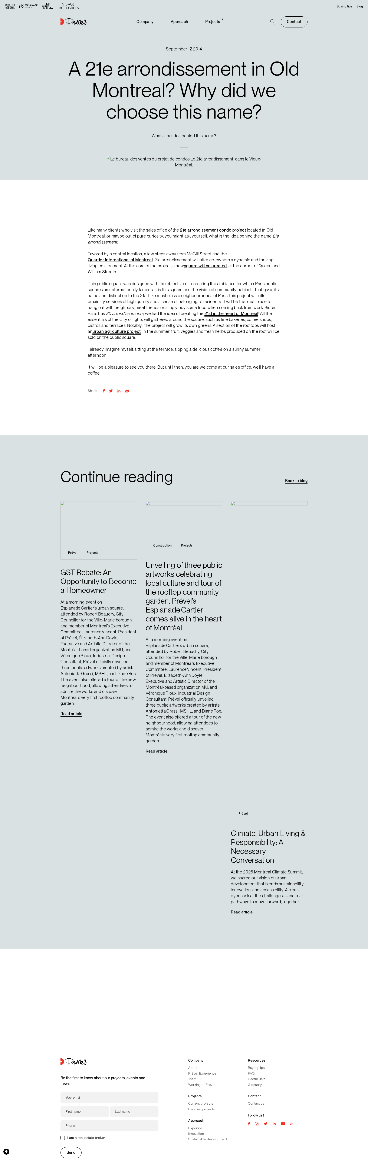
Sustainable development (207, 1139)
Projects (212, 21)
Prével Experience (202, 1073)
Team (192, 1079)
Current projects (200, 1103)
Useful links (257, 1079)
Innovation (196, 1134)
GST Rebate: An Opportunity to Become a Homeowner (98, 581)
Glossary (255, 1085)
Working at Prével (201, 1085)
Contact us (256, 1103)
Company (145, 21)
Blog (359, 6)
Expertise (195, 1128)
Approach (179, 21)
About (192, 1068)
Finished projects (201, 1109)
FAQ (251, 1073)
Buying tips (344, 6)
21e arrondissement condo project (213, 230)
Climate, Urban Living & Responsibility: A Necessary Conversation (268, 847)
